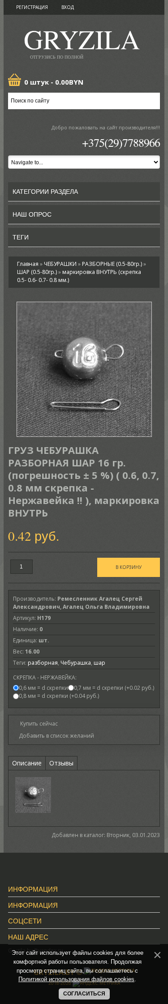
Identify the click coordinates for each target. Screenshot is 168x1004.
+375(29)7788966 (121, 142)
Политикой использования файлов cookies (76, 979)
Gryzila (82, 42)
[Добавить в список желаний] (53, 736)
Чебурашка (75, 662)
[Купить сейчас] (35, 723)
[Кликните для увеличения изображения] (84, 369)
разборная (43, 662)
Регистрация (32, 7)
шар (99, 662)
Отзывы (61, 763)
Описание (27, 763)
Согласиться (84, 994)
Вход (67, 7)
